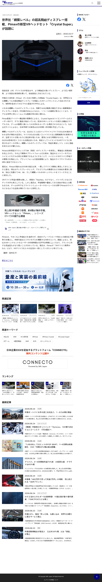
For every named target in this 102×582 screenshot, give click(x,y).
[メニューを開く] (98, 3)
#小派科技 (24, 337)
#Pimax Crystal (48, 337)
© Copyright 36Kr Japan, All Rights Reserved (51, 576)
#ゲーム (6, 341)
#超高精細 (17, 341)
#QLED (6, 337)
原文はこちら (7, 260)
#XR (14, 337)
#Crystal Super (64, 337)
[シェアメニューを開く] (97, 577)
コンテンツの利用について (51, 580)
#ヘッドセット (46, 341)
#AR (27, 341)
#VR (34, 341)
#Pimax (35, 337)
